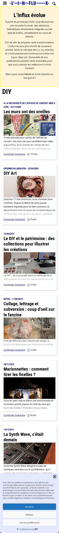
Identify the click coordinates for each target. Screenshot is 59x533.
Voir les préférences (29, 522)
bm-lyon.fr (29, 77)
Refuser (30, 514)
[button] (54, 476)
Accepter (29, 506)
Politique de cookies (28, 529)
